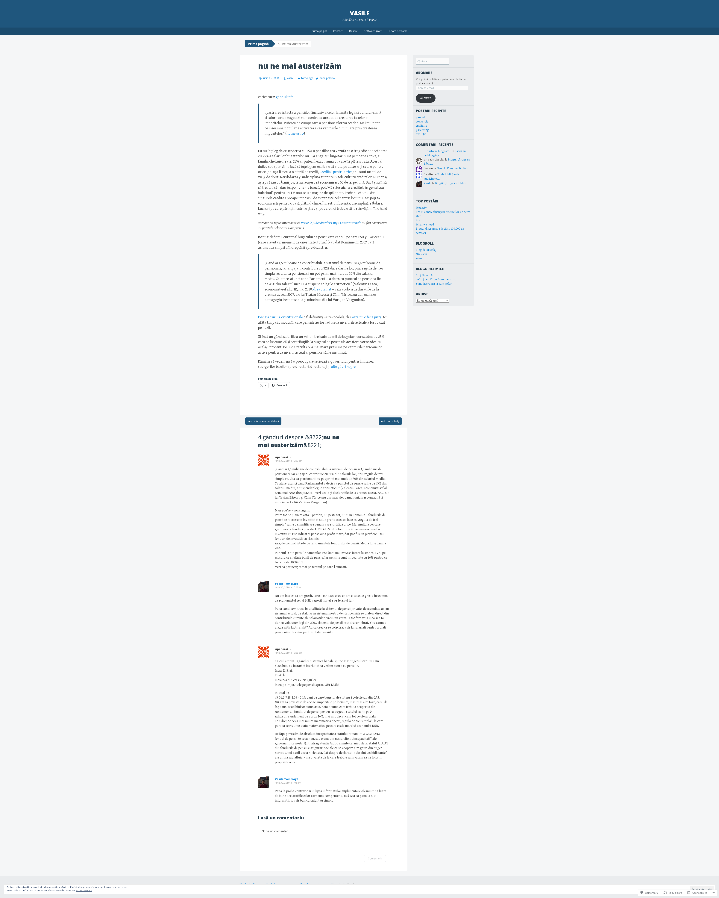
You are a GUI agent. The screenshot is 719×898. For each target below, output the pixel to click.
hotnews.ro (295, 133)
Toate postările (398, 31)
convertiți (422, 121)
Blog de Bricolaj (426, 250)
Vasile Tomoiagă (286, 583)
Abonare (424, 72)
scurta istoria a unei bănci (263, 421)
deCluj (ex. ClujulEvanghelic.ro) (436, 279)
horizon (421, 220)
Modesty (421, 208)
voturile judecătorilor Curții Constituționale (331, 223)
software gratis (373, 31)
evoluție (421, 134)
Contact (338, 31)
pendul (420, 117)
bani (322, 78)
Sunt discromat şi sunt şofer (434, 284)
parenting (422, 130)
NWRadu (421, 254)
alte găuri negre (343, 367)
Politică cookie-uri (84, 890)
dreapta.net (322, 289)
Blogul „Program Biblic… (452, 168)
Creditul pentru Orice (336, 172)
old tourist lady (390, 421)
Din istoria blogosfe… (437, 151)
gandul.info (284, 97)
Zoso (419, 258)
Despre (353, 31)
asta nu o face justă (366, 317)
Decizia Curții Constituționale (280, 317)
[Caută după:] (432, 61)
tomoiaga (307, 78)
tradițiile (421, 126)
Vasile (359, 13)
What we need (425, 224)
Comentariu (375, 858)
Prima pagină (319, 31)
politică (330, 78)
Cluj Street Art (425, 275)
